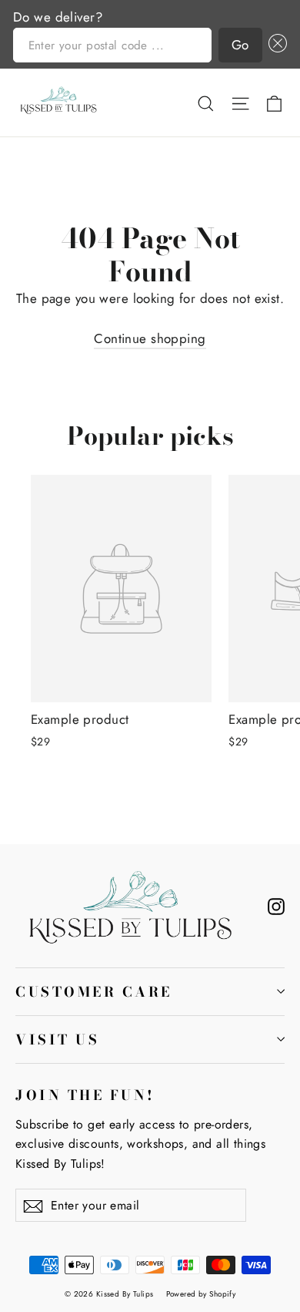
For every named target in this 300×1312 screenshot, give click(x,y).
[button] (275, 45)
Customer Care (93, 991)
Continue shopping (149, 338)
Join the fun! (85, 1094)
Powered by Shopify (201, 1294)
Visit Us (57, 1039)
